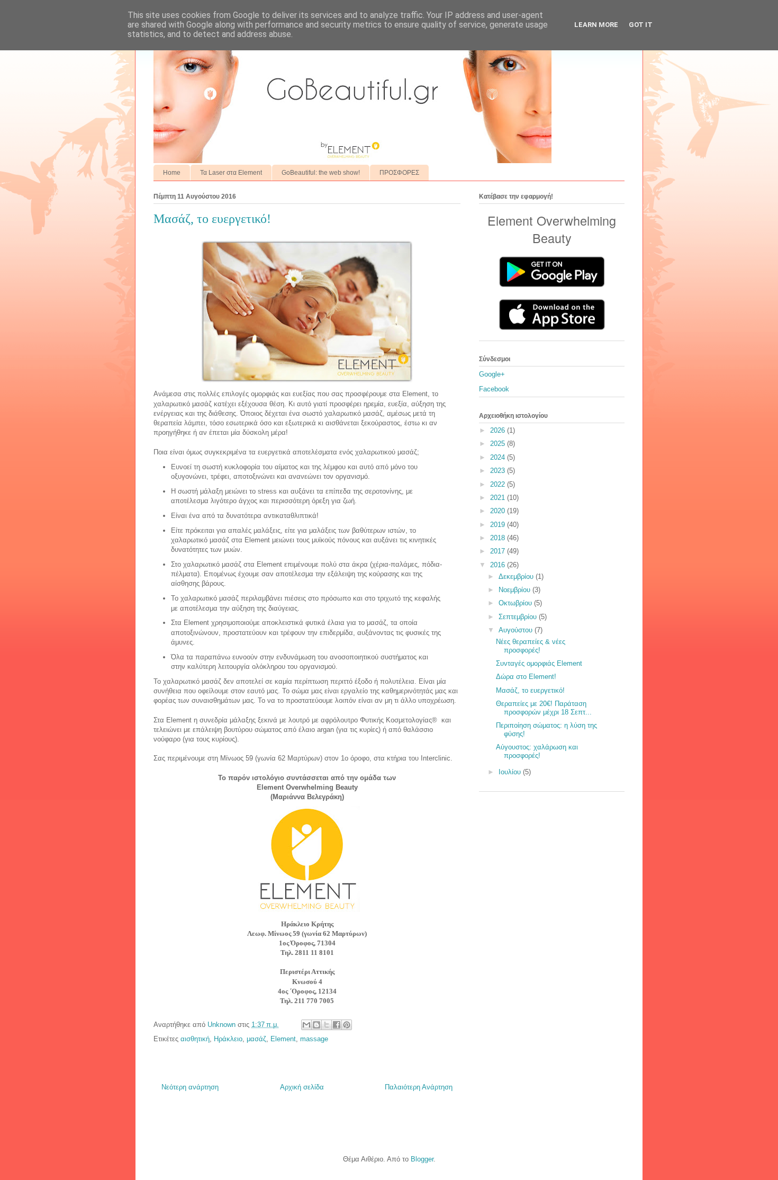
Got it (641, 25)
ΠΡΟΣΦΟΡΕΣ (399, 172)
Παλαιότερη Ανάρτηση (419, 1087)
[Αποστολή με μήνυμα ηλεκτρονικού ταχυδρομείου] (306, 1025)
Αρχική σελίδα (302, 1087)
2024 (498, 457)
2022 (498, 484)
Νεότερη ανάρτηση (190, 1087)
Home (171, 172)
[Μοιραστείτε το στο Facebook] (336, 1025)
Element (283, 1039)
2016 (498, 565)
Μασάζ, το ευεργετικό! (530, 690)
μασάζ (256, 1039)
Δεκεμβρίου (517, 576)
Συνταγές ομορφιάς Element (539, 663)
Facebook (494, 389)
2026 (498, 430)
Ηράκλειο (228, 1039)
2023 (498, 471)
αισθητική (195, 1039)
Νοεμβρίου (515, 590)
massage (314, 1039)
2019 (498, 525)
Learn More (596, 25)
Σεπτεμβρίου (519, 617)
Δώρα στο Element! (526, 677)
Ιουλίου (511, 772)
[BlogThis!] (316, 1025)
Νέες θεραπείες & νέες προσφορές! (530, 646)
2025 (498, 444)
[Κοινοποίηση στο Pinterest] (346, 1025)
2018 (498, 538)
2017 (498, 551)
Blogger (422, 1159)
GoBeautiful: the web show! (321, 172)
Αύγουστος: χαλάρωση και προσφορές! (537, 751)
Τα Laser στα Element (231, 172)
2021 (498, 498)
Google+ (492, 374)
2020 (498, 511)
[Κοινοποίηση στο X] (326, 1025)
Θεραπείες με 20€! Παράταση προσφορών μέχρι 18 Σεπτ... (544, 708)
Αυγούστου (517, 630)
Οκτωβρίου (516, 603)
